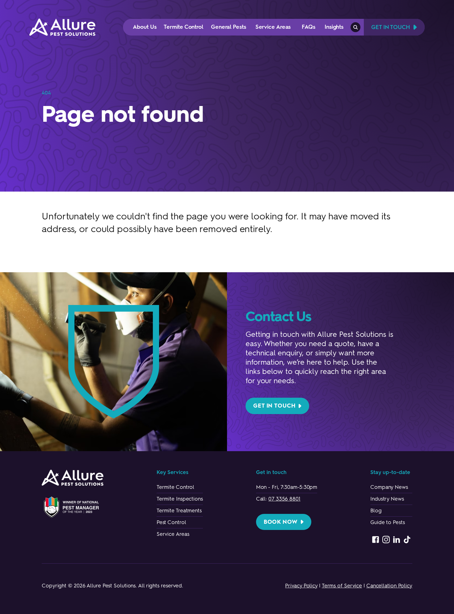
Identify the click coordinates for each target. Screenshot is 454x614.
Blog (376, 510)
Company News (389, 487)
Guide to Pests (387, 522)
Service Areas (173, 534)
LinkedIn (396, 539)
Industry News (387, 499)
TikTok (407, 539)
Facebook (375, 539)
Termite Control (176, 487)
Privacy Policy (301, 585)
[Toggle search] (355, 27)
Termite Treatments (179, 510)
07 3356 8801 (284, 499)
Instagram (386, 539)
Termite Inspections (180, 499)
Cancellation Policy (389, 585)
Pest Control (171, 522)
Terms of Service (342, 585)
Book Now (281, 522)
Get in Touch (274, 405)
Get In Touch (390, 27)
